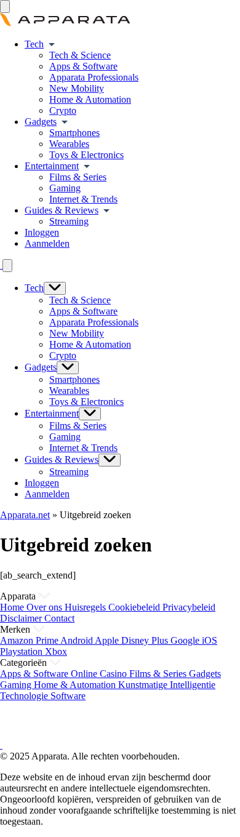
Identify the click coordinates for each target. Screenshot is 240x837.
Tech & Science (80, 55)
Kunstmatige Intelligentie (166, 684)
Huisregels (86, 607)
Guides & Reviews (61, 210)
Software (68, 696)
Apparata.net (25, 515)
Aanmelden (47, 243)
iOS (209, 640)
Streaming (69, 221)
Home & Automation (90, 99)
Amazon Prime (30, 640)
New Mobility (76, 88)
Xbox (56, 651)
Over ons (45, 607)
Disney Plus (145, 640)
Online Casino (100, 673)
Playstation (22, 651)
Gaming (65, 188)
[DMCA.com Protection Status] (15, 734)
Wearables (69, 143)
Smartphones (74, 132)
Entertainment (52, 166)
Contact (59, 618)
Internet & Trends (83, 199)
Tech (34, 44)
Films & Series (77, 177)
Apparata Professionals (93, 77)
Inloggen (42, 232)
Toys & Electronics (86, 155)
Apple (108, 640)
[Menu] (5, 6)
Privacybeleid (188, 607)
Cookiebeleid (135, 607)
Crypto (62, 110)
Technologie (25, 696)
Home (13, 607)
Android (77, 640)
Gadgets (41, 121)
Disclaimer (22, 618)
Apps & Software (83, 66)
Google (186, 640)
